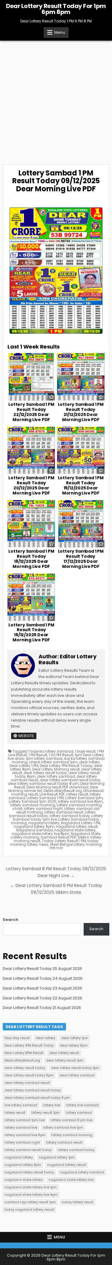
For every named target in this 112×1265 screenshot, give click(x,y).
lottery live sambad (82, 1105)
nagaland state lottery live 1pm (30, 1187)
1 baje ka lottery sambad (50, 751)
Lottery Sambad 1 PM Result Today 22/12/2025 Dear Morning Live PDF (31, 411)
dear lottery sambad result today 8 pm (43, 783)
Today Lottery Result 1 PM (64, 840)
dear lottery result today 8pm (28, 1075)
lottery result (77, 794)
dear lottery (89, 762)
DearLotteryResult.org (63, 790)
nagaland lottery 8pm (34, 826)
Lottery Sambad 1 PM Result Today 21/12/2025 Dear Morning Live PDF (81, 411)
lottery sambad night (43, 808)
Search (10, 919)
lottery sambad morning (32, 805)
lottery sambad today (70, 815)
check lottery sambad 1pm (53, 762)
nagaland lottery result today (29, 1172)
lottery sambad (79, 1112)
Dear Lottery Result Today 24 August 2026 (42, 978)
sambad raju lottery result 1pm (30, 1202)
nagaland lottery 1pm (57, 1157)
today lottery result (77, 1202)
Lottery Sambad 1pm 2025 (32, 801)
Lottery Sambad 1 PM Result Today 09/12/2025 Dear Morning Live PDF (56, 181)
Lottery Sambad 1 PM (45, 797)
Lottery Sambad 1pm (84, 797)
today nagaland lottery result (29, 1209)
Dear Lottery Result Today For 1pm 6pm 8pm (56, 9)
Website (25, 736)
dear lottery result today (45, 772)
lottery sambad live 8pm (80, 801)
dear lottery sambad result (27, 1082)
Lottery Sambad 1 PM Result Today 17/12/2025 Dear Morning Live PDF (81, 558)
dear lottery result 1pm (64, 1060)
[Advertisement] (56, 99)
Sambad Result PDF (58, 837)
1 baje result (85, 751)
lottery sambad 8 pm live (71, 1120)
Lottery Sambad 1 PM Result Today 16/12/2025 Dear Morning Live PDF (31, 632)
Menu (59, 32)
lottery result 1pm (45, 1112)
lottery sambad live (20, 1127)
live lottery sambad (20, 1105)
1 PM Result (37, 754)
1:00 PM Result (61, 754)
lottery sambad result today (28, 1149)
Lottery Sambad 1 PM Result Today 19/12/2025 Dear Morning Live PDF (81, 485)
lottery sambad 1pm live (24, 1120)
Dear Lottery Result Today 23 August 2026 (42, 988)
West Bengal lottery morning (76, 844)
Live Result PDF (52, 794)
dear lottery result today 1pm (75, 1067)
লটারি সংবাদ (56, 847)
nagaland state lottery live (71, 1179)
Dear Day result (17, 1038)
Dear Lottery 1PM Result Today (66, 765)
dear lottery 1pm (74, 1038)
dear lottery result (64, 1052)
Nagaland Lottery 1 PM (80, 822)
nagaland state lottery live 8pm (40, 833)
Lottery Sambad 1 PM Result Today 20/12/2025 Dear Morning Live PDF (31, 485)
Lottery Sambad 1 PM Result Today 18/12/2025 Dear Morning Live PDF (31, 558)
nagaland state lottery (75, 830)
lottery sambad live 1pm (63, 1127)
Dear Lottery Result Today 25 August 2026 (42, 968)
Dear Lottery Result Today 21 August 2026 (42, 1007)
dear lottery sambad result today (70, 779)
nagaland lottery (43, 822)
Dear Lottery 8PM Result (23, 1052)
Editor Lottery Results (67, 659)
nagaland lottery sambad (82, 1172)
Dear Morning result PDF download (57, 787)
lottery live (51, 1105)
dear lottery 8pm (74, 1045)
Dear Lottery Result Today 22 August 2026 (42, 998)
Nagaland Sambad (34, 830)
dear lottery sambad (56, 776)
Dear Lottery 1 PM (24, 765)
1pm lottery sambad (44, 758)
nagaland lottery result (77, 826)
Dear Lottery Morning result (56, 769)
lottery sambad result (63, 812)
